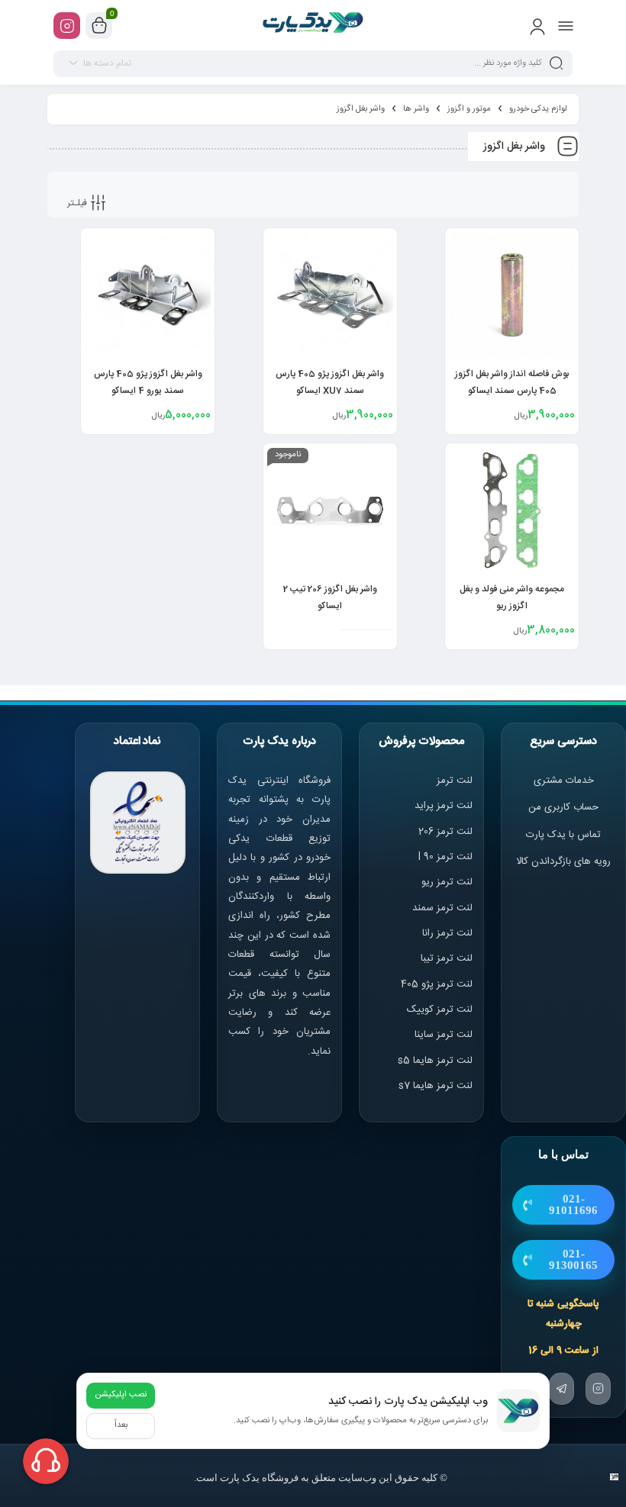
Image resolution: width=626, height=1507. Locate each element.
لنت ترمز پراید (444, 805)
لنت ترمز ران (448, 933)
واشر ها (416, 109)
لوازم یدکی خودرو (538, 109)
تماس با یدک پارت (563, 834)
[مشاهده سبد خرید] (99, 26)
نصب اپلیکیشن (121, 1395)
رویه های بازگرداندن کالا (563, 861)
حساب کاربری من (563, 807)
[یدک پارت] (313, 25)
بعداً (121, 1425)
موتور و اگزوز (469, 109)
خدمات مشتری (564, 780)
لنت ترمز (455, 780)
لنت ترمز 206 (445, 831)
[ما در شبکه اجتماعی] (66, 25)
